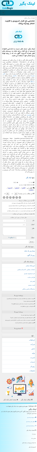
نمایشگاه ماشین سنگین (28, 289)
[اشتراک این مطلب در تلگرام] (19, 197)
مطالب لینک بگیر (26, 399)
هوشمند (29, 115)
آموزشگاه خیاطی (30, 265)
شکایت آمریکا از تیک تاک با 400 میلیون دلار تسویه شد (23, 203)
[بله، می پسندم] (16, 193)
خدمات (32, 362)
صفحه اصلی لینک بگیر (10, 399)
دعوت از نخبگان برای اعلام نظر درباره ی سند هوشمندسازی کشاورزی (20, 299)
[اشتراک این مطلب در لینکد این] (7, 197)
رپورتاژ (32, 366)
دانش (33, 349)
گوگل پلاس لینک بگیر (30, 422)
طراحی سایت (31, 277)
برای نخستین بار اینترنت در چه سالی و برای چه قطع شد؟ (22, 304)
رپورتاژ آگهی (31, 255)
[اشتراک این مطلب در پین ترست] (10, 197)
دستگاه (32, 81)
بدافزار (15, 75)
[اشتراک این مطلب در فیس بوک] (16, 197)
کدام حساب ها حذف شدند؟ (29, 301)
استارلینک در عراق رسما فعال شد (27, 306)
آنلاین (23, 188)
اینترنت (32, 357)
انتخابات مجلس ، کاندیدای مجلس (26, 269)
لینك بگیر (28, 177)
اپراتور (17, 188)
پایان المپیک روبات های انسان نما (27, 315)
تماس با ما (33, 438)
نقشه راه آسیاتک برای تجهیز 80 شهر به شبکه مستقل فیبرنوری (21, 206)
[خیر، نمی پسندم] (7, 193)
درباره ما (34, 434)
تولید (33, 353)
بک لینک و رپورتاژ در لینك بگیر (29, 443)
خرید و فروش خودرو (29, 273)
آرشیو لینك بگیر (32, 447)
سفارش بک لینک (29, 251)
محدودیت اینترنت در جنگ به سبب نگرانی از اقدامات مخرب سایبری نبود (19, 320)
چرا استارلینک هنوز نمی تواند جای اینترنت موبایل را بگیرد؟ (22, 318)
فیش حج (32, 281)
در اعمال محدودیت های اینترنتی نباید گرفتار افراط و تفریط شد (21, 208)
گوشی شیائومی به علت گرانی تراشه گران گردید (24, 323)
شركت (32, 344)
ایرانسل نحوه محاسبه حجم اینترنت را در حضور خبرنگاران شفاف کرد (20, 211)
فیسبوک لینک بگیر (31, 417)
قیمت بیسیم (31, 285)
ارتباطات (32, 340)
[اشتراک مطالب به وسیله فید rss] (4, 197)
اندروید (10, 188)
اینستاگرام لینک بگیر (30, 426)
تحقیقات (32, 371)
